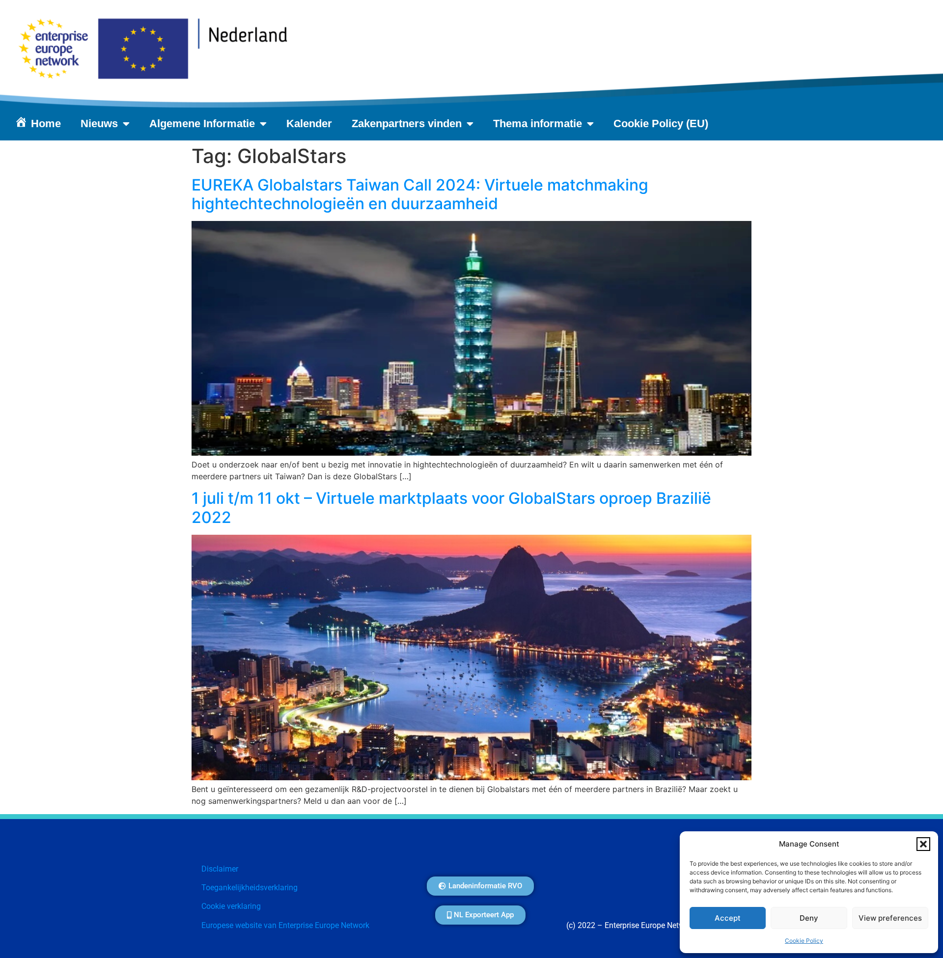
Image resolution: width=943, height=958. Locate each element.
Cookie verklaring (231, 906)
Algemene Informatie (202, 123)
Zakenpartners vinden (407, 123)
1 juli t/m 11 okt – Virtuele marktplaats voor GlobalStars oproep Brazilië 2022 (451, 507)
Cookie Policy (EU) (660, 123)
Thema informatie (537, 123)
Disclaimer (219, 869)
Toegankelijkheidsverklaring (249, 887)
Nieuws (99, 123)
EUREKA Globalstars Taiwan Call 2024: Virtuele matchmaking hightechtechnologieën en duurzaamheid (420, 194)
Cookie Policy (804, 940)
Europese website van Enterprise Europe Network (285, 925)
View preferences (890, 918)
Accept (728, 918)
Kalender (309, 123)
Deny (809, 918)
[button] (923, 844)
